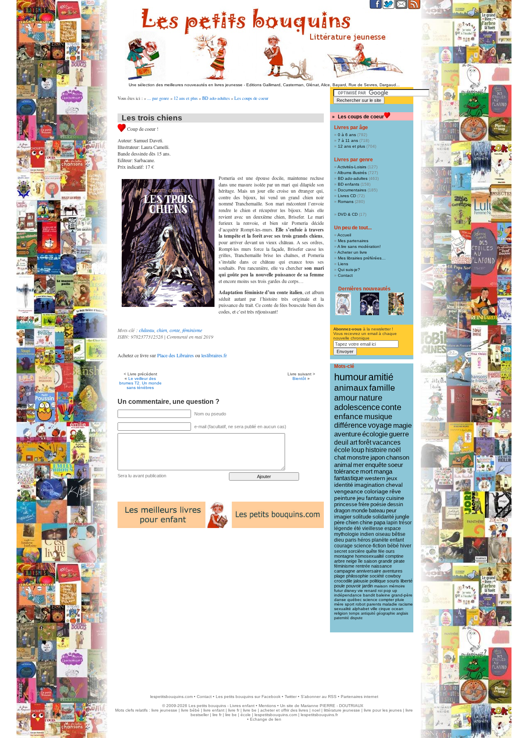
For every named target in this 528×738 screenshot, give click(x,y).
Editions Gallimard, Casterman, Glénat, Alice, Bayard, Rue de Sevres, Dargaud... (323, 85)
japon (377, 457)
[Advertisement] (264, 659)
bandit (369, 595)
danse (340, 599)
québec (354, 599)
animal (343, 464)
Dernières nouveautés (364, 289)
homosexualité (369, 556)
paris (350, 540)
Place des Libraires (175, 355)
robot (360, 604)
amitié (381, 377)
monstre (358, 457)
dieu (339, 540)
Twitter (291, 696)
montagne (344, 556)
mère (339, 604)
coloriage (376, 491)
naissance (381, 566)
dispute (356, 618)
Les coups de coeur (251, 98)
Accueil (344, 235)
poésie (378, 504)
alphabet (360, 608)
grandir (385, 561)
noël (394, 449)
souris (393, 580)
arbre (339, 561)
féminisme (192, 330)
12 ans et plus (186, 98)
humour (350, 376)
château (146, 330)
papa (379, 523)
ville (373, 608)
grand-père (401, 595)
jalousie (361, 580)
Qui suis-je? (349, 269)
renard (370, 590)
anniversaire (368, 570)
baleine (383, 595)
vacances (386, 442)
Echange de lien (265, 719)
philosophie (357, 575)
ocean (397, 608)
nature (370, 397)
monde (359, 510)
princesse (345, 504)
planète (380, 540)
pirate (399, 561)
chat (340, 457)
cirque (384, 608)
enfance (348, 416)
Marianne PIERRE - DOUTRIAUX (332, 705)
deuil (341, 442)
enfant (397, 540)
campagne (344, 570)
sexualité (342, 608)
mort (366, 471)
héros (364, 540)
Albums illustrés (352, 172)
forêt (364, 442)
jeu (361, 498)
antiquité (368, 613)
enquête (376, 464)
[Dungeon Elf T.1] (343, 303)
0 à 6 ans (347, 134)
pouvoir (353, 585)
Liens (343, 264)
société (377, 575)
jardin (367, 585)
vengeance (348, 491)
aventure (347, 434)
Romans (346, 201)
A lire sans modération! (359, 246)
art (353, 442)
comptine (394, 556)
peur (391, 510)
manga (383, 471)
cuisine (395, 498)
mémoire (397, 586)
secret (340, 551)
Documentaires (352, 190)
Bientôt (299, 378)
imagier (342, 517)
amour (346, 397)
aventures (392, 570)
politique (378, 580)
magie (402, 425)
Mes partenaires (353, 240)
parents (374, 604)
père (339, 523)
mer (358, 464)
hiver (405, 546)
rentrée (363, 566)
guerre (399, 434)
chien (162, 330)
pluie (399, 599)
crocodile (343, 580)
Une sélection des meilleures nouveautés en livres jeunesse (186, 85)
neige (351, 561)
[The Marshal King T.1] (396, 303)
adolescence (357, 407)
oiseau (383, 534)
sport (349, 604)
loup (357, 449)
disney (350, 590)
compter (386, 599)
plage (339, 575)
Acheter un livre (352, 252)
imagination (369, 484)
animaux (351, 388)
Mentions (267, 705)
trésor (405, 523)
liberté (406, 580)
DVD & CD (348, 214)
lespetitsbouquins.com (171, 696)
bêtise (398, 534)
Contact (345, 275)
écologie (375, 434)
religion (341, 613)
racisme (405, 604)
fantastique (348, 478)
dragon (342, 510)
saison (370, 561)
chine (366, 523)
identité (343, 484)
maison (381, 586)
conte (175, 330)
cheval (394, 484)
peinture (345, 498)
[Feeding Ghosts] (369, 303)
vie (360, 590)
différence (350, 425)
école (342, 449)
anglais (402, 613)
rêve (395, 491)
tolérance (346, 471)
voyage (380, 425)
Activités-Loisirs (351, 167)
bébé (393, 546)
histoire (376, 449)
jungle (402, 517)
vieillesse (372, 528)
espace (392, 528)
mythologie (346, 534)
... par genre (158, 98)
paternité (341, 618)
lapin (392, 523)
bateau (377, 510)
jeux (392, 478)
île (360, 561)
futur (338, 590)
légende (343, 528)
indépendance (348, 595)
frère (363, 504)
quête (371, 551)
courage (343, 546)
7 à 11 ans (348, 140)
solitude (362, 517)
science (370, 599)
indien (367, 534)
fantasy (375, 498)
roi (380, 590)
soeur (395, 464)
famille (382, 387)
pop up (390, 590)
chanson (397, 457)
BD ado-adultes (216, 98)
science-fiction (370, 546)
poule (339, 585)
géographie (386, 613)
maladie (389, 604)
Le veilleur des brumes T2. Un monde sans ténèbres (140, 383)
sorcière (356, 551)
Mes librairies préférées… (362, 258)
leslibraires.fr (214, 355)
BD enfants (348, 184)
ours (390, 551)
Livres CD (347, 195)
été (357, 528)
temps (354, 613)
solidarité (383, 517)
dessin (395, 504)
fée (381, 551)
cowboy (393, 575)
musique (378, 416)
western (375, 478)
